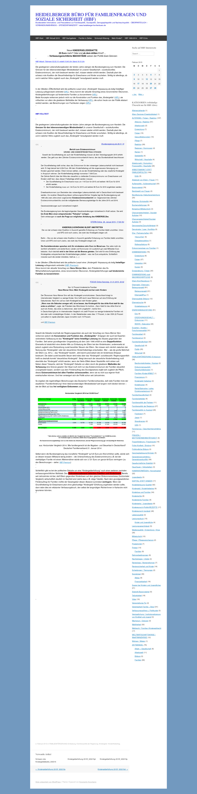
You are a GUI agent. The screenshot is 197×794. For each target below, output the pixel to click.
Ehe (136, 313)
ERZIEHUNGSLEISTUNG (142, 310)
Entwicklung (139, 129)
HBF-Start (39, 38)
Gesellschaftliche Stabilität (142, 463)
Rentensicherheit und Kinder (143, 566)
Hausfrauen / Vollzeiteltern (142, 467)
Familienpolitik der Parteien (142, 402)
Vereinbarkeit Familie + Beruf (143, 606)
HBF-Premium (72, 265)
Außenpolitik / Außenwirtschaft (144, 183)
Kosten (137, 267)
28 (155, 88)
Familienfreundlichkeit (140, 395)
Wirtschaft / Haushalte (143, 159)
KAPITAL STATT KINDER (142, 481)
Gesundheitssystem (142, 136)
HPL (66, 91)
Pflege (137, 140)
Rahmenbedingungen (140, 555)
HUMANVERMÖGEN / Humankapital (146, 470)
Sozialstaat (136, 574)
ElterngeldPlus (140, 295)
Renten (137, 152)
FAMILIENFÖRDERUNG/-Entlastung (62, 744)
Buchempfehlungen (139, 205)
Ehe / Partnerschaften (140, 233)
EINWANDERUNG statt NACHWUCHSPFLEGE (141, 275)
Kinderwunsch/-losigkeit (141, 511)
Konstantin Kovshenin (87, 782)
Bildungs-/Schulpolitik (140, 201)
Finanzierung (140, 377)
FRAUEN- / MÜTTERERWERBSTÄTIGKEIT (144, 436)
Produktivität (137, 544)
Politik (137, 349)
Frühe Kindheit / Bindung (141, 445)
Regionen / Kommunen (143, 148)
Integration (139, 263)
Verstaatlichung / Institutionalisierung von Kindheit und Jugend (146, 615)
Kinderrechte (137, 496)
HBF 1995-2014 (131, 38)
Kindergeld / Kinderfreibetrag (109, 744)
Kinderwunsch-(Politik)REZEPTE (144, 507)
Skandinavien (140, 421)
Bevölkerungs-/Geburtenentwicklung (146, 195)
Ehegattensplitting (142, 240)
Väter (134, 599)
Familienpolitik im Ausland (142, 410)
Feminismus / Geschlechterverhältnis (146, 428)
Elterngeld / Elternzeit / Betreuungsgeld (141, 286)
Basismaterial (137, 187)
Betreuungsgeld (141, 291)
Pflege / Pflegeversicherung (142, 540)
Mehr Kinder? (117, 38)
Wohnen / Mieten (138, 641)
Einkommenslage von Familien (144, 248)
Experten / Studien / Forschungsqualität (140, 329)
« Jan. (134, 94)
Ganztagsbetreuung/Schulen (143, 453)
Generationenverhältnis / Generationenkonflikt (141, 458)
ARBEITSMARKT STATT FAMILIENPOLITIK (142, 171)
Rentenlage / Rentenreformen (143, 562)
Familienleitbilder (138, 398)
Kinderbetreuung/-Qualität (142, 484)
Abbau (137, 577)
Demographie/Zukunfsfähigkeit (144, 225)
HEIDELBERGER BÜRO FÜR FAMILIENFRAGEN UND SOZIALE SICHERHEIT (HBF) (91, 16)
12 (147, 79)
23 (134, 88)
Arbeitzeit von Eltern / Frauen (143, 180)
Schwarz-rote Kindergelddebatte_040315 (46, 760)
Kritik (137, 176)
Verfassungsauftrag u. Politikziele (145, 610)
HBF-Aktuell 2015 (53, 38)
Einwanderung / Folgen (141, 270)
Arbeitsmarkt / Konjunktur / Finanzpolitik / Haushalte (142, 164)
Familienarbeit (137, 334)
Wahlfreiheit (136, 624)
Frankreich (139, 413)
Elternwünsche (137, 302)
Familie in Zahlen (85, 38)
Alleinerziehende (138, 110)
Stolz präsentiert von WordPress (48, 782)
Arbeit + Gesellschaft (143, 648)
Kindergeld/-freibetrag (143, 381)
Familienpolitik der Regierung (87, 744)
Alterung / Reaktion (142, 121)
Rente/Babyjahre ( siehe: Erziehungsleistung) (144, 389)
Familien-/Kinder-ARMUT (144, 373)
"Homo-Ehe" (139, 236)
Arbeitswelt (139, 652)
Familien (138, 551)
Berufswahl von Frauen (141, 191)
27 (151, 88)
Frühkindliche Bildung (140, 449)
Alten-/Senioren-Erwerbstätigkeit (144, 114)
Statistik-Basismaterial (140, 591)
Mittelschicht (137, 536)
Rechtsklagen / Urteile (140, 559)
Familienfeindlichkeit (140, 341)
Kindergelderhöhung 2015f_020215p (113, 759)
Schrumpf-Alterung (102, 38)
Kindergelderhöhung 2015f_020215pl (82, 759)
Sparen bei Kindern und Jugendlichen (146, 585)
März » (141, 94)
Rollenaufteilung (141, 244)
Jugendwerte (137, 477)
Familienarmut (137, 338)
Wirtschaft (139, 353)
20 (151, 83)
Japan (137, 417)
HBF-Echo (144, 38)
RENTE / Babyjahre (142, 324)
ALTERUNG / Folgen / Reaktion (144, 118)
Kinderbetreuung (141, 306)
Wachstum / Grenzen (140, 620)
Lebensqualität (137, 514)
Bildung (137, 656)
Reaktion (138, 144)
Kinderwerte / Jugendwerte (142, 503)
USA (136, 425)
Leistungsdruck (138, 518)
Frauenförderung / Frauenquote (144, 441)
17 (138, 83)
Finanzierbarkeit (141, 581)
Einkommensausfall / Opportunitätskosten (143, 368)
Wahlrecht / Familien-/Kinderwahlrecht (146, 628)
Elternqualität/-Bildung (140, 298)
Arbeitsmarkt (140, 125)
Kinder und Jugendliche (144, 522)
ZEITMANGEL (137, 645)
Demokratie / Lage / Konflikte (143, 229)
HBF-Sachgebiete (69, 38)
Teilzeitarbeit (137, 595)
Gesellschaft (139, 345)
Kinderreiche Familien (140, 499)
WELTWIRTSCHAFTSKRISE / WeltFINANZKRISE (144, 636)
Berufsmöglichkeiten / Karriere (146, 363)
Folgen (137, 133)
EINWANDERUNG (139, 252)
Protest (135, 547)
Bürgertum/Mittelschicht (141, 209)
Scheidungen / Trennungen (142, 570)
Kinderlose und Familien (141, 492)
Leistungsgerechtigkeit (140, 526)
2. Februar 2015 (41, 744)
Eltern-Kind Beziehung (140, 281)
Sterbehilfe (139, 155)
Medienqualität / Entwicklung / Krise (146, 530)
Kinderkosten (140, 384)
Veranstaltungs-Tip (139, 603)
